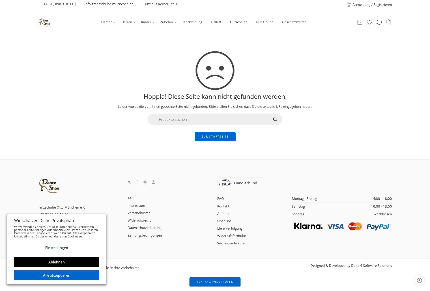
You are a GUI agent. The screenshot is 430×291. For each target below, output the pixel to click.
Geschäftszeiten (294, 22)
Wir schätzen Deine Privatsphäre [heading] (44, 220)
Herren (126, 22)
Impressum (136, 205)
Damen (106, 22)
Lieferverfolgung (230, 228)
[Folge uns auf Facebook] (137, 182)
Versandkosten (139, 213)
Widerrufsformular (231, 236)
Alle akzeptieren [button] (56, 275)
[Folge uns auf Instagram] (153, 182)
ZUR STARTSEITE (215, 136)
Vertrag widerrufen (231, 243)
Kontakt (223, 206)
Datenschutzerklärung (144, 228)
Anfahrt (223, 213)
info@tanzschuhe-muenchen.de (107, 4)
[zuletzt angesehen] (419, 280)
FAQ (220, 198)
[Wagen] (360, 22)
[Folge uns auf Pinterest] (145, 182)
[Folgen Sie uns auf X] (129, 182)
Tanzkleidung (192, 22)
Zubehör (166, 22)
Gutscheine (238, 22)
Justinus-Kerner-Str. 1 (160, 4)
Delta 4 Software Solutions (371, 265)
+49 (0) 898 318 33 (57, 4)
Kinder (146, 22)
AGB (131, 198)
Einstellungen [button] (56, 247)
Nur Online (264, 22)
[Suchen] (389, 22)
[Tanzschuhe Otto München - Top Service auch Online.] (44, 22)
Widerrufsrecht (139, 220)
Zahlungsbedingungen (145, 235)
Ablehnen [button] (56, 262)
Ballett (216, 22)
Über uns (224, 221)
